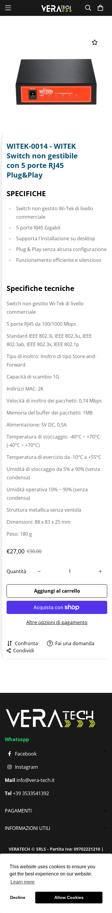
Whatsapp (17, 739)
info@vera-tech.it (35, 780)
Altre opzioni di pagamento (57, 622)
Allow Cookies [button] (69, 897)
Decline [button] (17, 897)
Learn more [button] (22, 882)
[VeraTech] (56, 8)
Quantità (16, 571)
